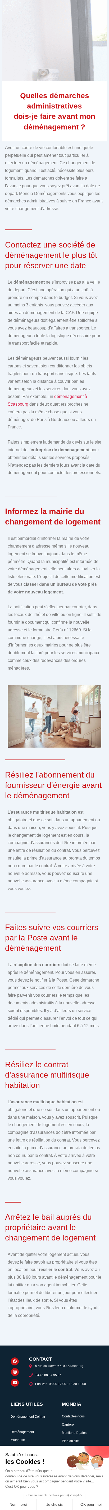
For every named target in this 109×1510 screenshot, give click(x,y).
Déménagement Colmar (28, 1416)
